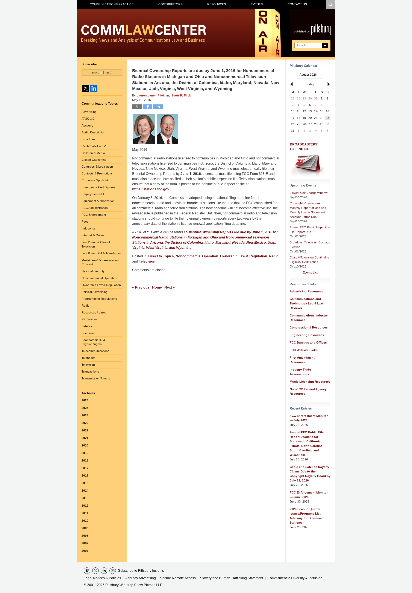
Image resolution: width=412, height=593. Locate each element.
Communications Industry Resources (309, 318)
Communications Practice (111, 4)
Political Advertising (95, 291)
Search (325, 45)
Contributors (170, 4)
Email (95, 72)
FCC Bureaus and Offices (308, 342)
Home (157, 287)
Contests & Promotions (97, 173)
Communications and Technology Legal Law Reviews (306, 303)
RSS (107, 72)
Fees (85, 221)
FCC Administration (95, 207)
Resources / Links (94, 312)
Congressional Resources (309, 327)
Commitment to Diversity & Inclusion (294, 578)
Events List (310, 272)
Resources (216, 4)
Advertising (89, 111)
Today (310, 84)
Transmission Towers (96, 378)
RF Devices (89, 319)
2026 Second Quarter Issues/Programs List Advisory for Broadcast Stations (307, 515)
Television (147, 261)
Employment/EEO (94, 194)
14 (316, 111)
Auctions (87, 125)
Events (257, 4)
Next (169, 287)
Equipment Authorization (98, 201)
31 (316, 98)
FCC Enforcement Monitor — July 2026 (309, 418)
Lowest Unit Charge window (308, 192)
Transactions (90, 371)
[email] (112, 570)
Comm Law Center (143, 34)
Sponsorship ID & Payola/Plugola (93, 342)
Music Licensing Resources (310, 381)
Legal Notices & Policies (102, 578)
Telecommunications (95, 351)
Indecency (88, 228)
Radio (274, 256)
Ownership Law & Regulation (243, 256)
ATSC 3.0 (88, 118)
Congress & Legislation (97, 166)
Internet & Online (93, 235)
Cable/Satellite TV (94, 146)
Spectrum (88, 333)
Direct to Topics (161, 256)
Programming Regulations (99, 298)
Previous (141, 287)
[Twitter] (86, 88)
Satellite (87, 326)
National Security (93, 271)
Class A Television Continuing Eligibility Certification (309, 260)
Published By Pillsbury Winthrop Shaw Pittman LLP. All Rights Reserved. (312, 33)
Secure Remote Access (178, 578)
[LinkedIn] (94, 88)
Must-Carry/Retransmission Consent (100, 262)
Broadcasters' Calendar (304, 146)
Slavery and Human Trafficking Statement (231, 578)
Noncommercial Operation (197, 256)
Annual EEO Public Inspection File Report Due (310, 230)
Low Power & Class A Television (96, 244)
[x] (95, 570)
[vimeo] (87, 570)
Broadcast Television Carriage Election (310, 245)
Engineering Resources (307, 335)
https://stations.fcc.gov (150, 189)
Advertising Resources (306, 291)
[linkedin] (104, 570)
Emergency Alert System (98, 187)
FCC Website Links (304, 350)
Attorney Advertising (140, 578)
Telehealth (88, 357)
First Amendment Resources (302, 360)
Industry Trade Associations (300, 372)
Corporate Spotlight (95, 180)
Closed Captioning (94, 159)
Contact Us (297, 4)
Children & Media (93, 153)
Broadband (89, 139)
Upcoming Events (303, 185)
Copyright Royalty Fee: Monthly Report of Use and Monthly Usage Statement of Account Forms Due (309, 210)
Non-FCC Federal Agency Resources (308, 391)
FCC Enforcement (94, 214)
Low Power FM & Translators (101, 253)
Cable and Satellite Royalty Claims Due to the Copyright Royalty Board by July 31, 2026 (310, 473)
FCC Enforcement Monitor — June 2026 (309, 495)
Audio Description (93, 132)
